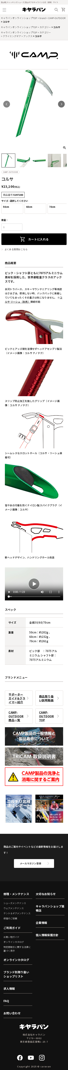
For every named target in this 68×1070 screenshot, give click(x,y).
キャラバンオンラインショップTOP (19, 18)
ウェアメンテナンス (13, 908)
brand (43, 18)
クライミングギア (12, 36)
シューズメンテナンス (14, 903)
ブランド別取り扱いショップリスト (16, 974)
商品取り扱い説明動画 (46, 698)
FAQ (6, 1001)
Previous (6, 104)
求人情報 (9, 988)
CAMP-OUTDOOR (56, 18)
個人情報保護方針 (47, 935)
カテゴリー (45, 27)
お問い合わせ (12, 1013)
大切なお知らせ (46, 894)
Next (61, 104)
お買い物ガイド (11, 937)
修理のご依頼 (10, 918)
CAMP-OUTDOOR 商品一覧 (16, 716)
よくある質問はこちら (16, 249)
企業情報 (41, 923)
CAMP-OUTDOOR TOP (46, 716)
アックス (27, 36)
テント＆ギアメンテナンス (17, 913)
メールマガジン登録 (30, 863)
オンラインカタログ (13, 942)
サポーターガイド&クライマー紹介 (17, 698)
